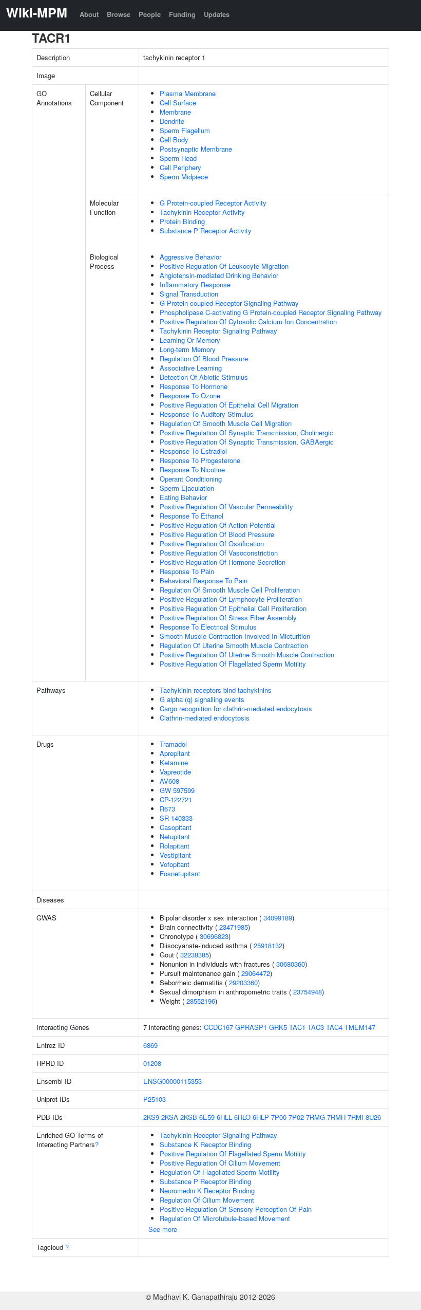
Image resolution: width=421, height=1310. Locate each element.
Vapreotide (175, 772)
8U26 (373, 1117)
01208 (152, 1063)
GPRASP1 (251, 1027)
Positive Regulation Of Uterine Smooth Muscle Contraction (247, 654)
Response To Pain (187, 571)
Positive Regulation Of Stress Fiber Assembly (228, 617)
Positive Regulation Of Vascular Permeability (226, 506)
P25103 (154, 1099)
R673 (167, 809)
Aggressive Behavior (190, 257)
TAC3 (316, 1027)
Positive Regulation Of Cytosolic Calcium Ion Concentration (248, 321)
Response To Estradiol (193, 451)
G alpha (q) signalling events (202, 699)
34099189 (277, 917)
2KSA (169, 1117)
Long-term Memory (188, 349)
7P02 (296, 1117)
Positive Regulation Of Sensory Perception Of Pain (236, 1209)
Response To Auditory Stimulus (207, 414)
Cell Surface (178, 102)
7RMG (315, 1117)
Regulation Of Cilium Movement (207, 1200)
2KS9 (151, 1117)
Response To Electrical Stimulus (208, 627)
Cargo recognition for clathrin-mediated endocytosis (236, 708)
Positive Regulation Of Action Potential (218, 525)
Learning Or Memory (190, 340)
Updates (216, 14)
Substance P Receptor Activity (206, 230)
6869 (150, 1045)
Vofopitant (174, 864)
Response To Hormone (193, 386)
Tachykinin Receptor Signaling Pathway (218, 331)
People (150, 14)
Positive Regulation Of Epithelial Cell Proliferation (233, 608)
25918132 (268, 945)
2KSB (188, 1117)
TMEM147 (360, 1027)
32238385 (194, 955)
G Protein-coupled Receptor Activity (213, 203)
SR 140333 (176, 818)
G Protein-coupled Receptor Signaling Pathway (229, 303)
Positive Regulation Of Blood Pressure (217, 534)
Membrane (175, 112)
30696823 (214, 936)
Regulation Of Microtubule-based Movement (225, 1218)
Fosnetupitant (180, 873)
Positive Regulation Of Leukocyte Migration (224, 266)
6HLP (261, 1117)
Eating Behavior (183, 497)
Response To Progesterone (200, 460)
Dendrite (172, 121)
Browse (118, 14)
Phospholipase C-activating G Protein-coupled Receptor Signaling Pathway (271, 312)
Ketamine (174, 762)
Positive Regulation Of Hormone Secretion (222, 562)
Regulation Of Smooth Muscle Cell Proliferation (230, 590)
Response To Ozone (190, 395)
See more (162, 1229)
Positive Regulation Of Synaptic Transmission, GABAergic (247, 442)
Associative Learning (191, 368)
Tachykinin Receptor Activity (202, 212)
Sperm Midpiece (184, 176)
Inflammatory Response (195, 284)
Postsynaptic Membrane (196, 149)
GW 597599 (177, 790)
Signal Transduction (189, 294)
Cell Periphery (180, 167)
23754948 (307, 992)
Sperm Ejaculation (187, 488)
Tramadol (173, 744)
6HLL (224, 1117)
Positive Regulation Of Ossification (212, 543)
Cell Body (174, 139)
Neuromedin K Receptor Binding (207, 1190)
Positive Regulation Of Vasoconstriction (219, 553)
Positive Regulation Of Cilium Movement (220, 1163)
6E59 (207, 1117)
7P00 (278, 1117)
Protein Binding (182, 221)
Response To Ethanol (191, 516)
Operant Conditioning (191, 479)
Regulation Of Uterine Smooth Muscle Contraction (234, 645)
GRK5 (278, 1027)
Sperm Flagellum (185, 130)
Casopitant (176, 827)
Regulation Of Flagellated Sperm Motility (220, 1172)
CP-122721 (176, 799)
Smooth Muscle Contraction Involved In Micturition (235, 636)
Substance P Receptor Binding (205, 1181)
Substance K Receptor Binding (205, 1144)
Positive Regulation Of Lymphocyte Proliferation (231, 599)
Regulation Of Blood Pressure (204, 358)
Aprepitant (175, 753)
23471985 (233, 927)
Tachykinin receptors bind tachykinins (216, 690)
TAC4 (334, 1027)
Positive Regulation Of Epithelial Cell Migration (229, 405)
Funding (182, 14)
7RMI (355, 1117)
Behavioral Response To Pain (203, 580)
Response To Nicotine (192, 469)
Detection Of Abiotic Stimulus (204, 377)
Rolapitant (174, 846)
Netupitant (175, 836)
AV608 (169, 781)
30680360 (290, 964)
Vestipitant (175, 855)
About (89, 14)
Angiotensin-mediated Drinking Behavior (219, 275)
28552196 (200, 1001)
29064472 (255, 973)
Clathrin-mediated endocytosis (205, 718)
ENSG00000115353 (172, 1081)
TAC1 (297, 1027)
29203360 (243, 982)
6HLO (242, 1117)
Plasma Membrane (188, 93)
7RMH (336, 1117)
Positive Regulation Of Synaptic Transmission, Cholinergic (246, 432)
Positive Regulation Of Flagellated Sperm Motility (233, 664)
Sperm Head (178, 158)
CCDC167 (218, 1027)
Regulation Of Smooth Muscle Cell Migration (226, 423)
